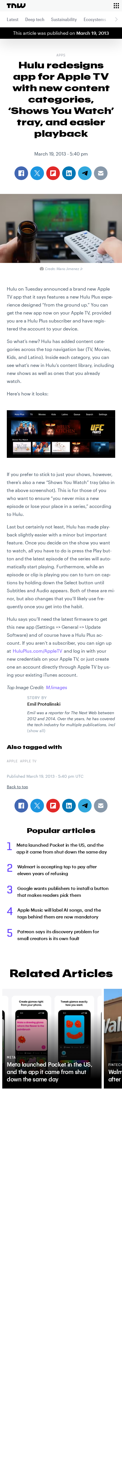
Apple (12, 761)
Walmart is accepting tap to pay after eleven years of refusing (57, 870)
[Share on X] (37, 805)
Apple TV (28, 761)
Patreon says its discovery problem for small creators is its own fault (58, 935)
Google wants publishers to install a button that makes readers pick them (63, 891)
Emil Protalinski (43, 704)
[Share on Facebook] (21, 805)
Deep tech (34, 19)
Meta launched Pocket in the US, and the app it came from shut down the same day (61, 848)
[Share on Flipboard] (53, 805)
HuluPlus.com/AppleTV (37, 651)
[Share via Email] (101, 805)
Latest (12, 19)
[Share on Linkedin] (69, 805)
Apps (61, 55)
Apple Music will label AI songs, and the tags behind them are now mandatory (59, 913)
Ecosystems (95, 19)
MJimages (56, 687)
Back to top (17, 786)
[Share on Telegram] (85, 805)
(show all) (36, 730)
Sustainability (64, 19)
